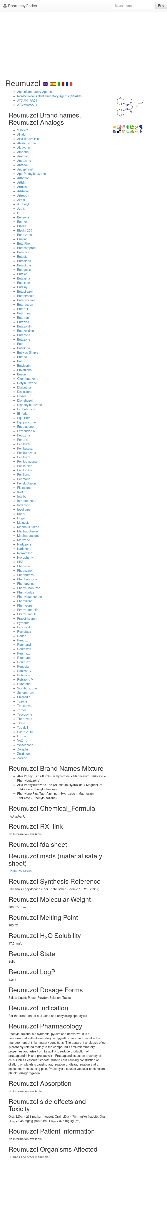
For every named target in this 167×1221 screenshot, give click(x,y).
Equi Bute (23, 418)
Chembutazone (27, 378)
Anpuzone (24, 160)
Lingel (21, 518)
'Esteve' (22, 130)
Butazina (23, 322)
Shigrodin (23, 697)
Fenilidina (23, 474)
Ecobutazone (26, 409)
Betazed (22, 221)
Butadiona (24, 261)
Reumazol (24, 653)
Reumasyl (24, 644)
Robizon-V (24, 670)
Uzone (21, 736)
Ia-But (21, 492)
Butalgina (23, 278)
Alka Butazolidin (28, 138)
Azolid (21, 208)
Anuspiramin (25, 169)
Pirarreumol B (26, 614)
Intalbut (22, 496)
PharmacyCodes (22, 5)
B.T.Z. (21, 213)
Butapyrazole (26, 300)
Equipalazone (26, 422)
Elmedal (22, 413)
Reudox (22, 640)
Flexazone (24, 487)
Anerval (22, 156)
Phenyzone (25, 605)
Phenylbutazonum (29, 596)
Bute (20, 343)
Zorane (22, 758)
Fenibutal (23, 444)
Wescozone (25, 745)
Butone (22, 357)
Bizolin (21, 226)
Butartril (22, 309)
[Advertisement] (83, 43)
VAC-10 (22, 740)
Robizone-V (25, 679)
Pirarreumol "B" (27, 609)
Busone (22, 239)
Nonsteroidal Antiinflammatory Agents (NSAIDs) (50, 96)
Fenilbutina (24, 466)
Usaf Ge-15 (25, 732)
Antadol (22, 165)
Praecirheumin (27, 618)
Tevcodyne (24, 714)
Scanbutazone (27, 688)
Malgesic (23, 522)
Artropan (23, 195)
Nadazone (24, 544)
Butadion (23, 256)
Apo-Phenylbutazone (31, 173)
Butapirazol (25, 291)
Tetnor (21, 710)
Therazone (24, 718)
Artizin (21, 182)
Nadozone (24, 548)
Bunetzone (24, 234)
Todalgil (22, 727)
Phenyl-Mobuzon (28, 588)
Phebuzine (24, 570)
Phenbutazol (25, 575)
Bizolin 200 (24, 230)
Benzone (23, 217)
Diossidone (24, 391)
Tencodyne (24, 705)
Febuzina (23, 435)
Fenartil (22, 439)
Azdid (21, 200)
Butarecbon (25, 304)
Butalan (22, 274)
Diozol (21, 396)
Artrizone (23, 191)
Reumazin (24, 649)
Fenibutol (23, 457)
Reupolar (23, 666)
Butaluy (22, 287)
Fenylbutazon (26, 483)
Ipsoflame (24, 509)
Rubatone (24, 684)
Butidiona (23, 348)
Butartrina (24, 313)
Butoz (21, 361)
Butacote (23, 252)
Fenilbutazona (27, 461)
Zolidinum (24, 753)
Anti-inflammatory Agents (34, 91)
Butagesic (24, 269)
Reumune (24, 657)
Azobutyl (23, 204)
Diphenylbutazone (29, 404)
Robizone (23, 675)
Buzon (21, 374)
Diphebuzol (25, 400)
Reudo (21, 636)
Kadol (21, 514)
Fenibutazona (26, 452)
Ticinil (21, 723)
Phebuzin (23, 566)
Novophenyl (25, 557)
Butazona (23, 335)
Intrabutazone (26, 500)
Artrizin (22, 186)
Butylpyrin (24, 365)
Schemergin (25, 692)
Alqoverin (23, 147)
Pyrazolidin (24, 627)
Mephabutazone (28, 535)
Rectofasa (24, 631)
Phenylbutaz (25, 592)
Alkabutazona (26, 143)
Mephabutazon (27, 531)
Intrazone (23, 505)
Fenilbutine (24, 470)
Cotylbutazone (27, 383)
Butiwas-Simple (27, 352)
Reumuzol (24, 662)
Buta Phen (24, 243)
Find (161, 5)
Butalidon (23, 282)
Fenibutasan (25, 448)
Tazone (22, 701)
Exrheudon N (26, 431)
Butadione (24, 265)
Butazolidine (25, 330)
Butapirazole (25, 295)
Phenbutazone (27, 579)
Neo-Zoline (24, 553)
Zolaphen (23, 749)
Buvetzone (24, 370)
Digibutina (24, 387)
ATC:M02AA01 (27, 104)
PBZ (20, 561)
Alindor (22, 134)
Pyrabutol (23, 623)
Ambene (23, 152)
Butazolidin (24, 326)
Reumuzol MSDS (20, 871)
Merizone (23, 540)
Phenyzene (25, 601)
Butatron (23, 317)
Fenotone (23, 479)
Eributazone (25, 426)
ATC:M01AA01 (27, 100)
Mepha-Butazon (28, 527)
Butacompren (26, 248)
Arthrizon (23, 178)
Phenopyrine (26, 583)
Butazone (23, 339)
